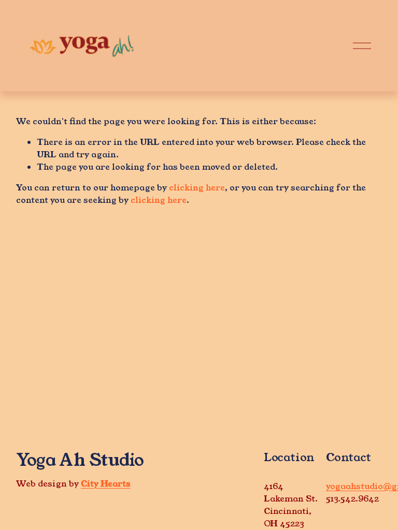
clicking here (197, 188)
